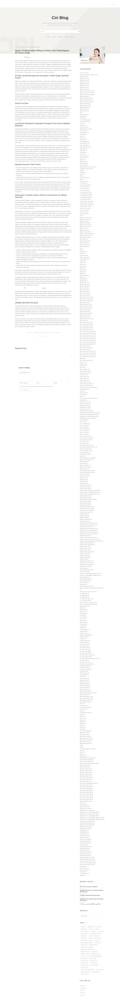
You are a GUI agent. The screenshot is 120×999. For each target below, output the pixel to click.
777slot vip (91, 929)
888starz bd (83, 228)
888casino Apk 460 (84, 223)
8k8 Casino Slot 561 (84, 237)
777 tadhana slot (98, 926)
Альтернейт (83, 866)
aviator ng (82, 266)
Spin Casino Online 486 (85, 788)
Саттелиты (82, 871)
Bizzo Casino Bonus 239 (85, 324)
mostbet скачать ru (84, 640)
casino (81, 367)
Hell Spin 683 (83, 481)
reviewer (82, 729)
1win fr (81, 123)
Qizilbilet (82, 721)
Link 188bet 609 (84, 595)
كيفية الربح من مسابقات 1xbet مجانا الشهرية (90, 904)
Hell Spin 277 (83, 477)
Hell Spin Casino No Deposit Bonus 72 (89, 494)
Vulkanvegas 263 (84, 848)
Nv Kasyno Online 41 (85, 665)
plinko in (82, 716)
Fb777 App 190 (83, 427)
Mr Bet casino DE (84, 642)
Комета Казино (83, 868)
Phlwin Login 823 (84, 694)
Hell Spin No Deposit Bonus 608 (87, 499)
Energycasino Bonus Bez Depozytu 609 (89, 412)
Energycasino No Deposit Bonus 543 (88, 416)
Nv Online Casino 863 (85, 669)
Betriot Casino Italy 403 (85, 297)
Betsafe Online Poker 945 (86, 318)
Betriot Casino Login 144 (86, 298)
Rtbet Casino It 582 (84, 736)
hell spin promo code (95, 953)
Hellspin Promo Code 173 (86, 561)
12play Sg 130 (83, 76)
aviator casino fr (84, 259)
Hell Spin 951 (83, 483)
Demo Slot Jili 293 (84, 401)
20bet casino (18, 293)
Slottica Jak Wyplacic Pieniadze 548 (88, 763)
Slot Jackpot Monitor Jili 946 (87, 749)
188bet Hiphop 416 (84, 103)
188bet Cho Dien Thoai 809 (86, 94)
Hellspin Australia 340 (85, 519)
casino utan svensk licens (86, 383)
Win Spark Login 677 (85, 852)
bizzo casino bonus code (96, 933)
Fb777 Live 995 (83, 432)
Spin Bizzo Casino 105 (85, 768)
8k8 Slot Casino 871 (84, 241)
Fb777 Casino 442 (84, 429)
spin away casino (84, 960)
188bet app (90, 926)
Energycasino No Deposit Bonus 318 (88, 414)
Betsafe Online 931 (84, 317)
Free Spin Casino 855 (85, 454)
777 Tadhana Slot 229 (85, 192)
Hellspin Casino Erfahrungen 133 (87, 537)
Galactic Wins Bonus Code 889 (87, 458)
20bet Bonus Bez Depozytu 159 (87, 167)
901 (81, 248)
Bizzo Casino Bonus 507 (85, 327)
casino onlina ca (83, 376)
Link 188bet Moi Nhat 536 (86, 598)
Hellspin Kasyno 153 (84, 546)
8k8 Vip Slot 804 (84, 246)
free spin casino (84, 940)
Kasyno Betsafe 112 (84, 580)
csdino (81, 396)
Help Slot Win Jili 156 (85, 566)
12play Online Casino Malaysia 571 (88, 74)
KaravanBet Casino (84, 577)
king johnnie (83, 584)
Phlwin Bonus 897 (84, 685)
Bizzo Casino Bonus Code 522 (87, 335)
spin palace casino (84, 967)
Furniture (82, 456)
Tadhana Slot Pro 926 (85, 828)
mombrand (82, 615)
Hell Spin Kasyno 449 (85, 497)
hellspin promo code (85, 953)
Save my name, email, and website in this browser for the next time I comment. (37, 386)
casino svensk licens (84, 382)
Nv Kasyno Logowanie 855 (86, 664)
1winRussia (82, 134)
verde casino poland (84, 841)
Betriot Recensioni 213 (85, 304)
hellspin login (94, 951)
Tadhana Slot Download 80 (86, 824)
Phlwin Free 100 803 (84, 691)
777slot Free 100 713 (85, 206)
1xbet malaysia (83, 156)
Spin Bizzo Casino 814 (85, 772)
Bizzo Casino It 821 (84, 345)
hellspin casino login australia (86, 947)
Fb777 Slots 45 (83, 441)
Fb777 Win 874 (83, 443)
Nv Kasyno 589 (83, 660)
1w (80, 112)
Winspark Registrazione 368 (86, 859)
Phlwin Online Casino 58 (85, 700)
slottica (81, 754)
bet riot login (93, 931)
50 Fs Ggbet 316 (84, 177)
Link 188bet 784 (83, 597)
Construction (83, 392)
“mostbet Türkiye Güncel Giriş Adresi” (90, 895)
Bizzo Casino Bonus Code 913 (87, 340)
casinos (81, 391)
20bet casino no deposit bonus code (42, 332)
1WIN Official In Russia (85, 129)
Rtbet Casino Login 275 (85, 738)
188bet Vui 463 (83, 110)
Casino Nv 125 (83, 374)
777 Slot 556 (83, 181)
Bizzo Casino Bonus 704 (85, 329)
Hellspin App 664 (84, 517)
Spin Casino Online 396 (85, 786)
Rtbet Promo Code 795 (85, 739)
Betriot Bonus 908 (84, 291)
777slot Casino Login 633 (86, 203)
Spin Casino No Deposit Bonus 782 (88, 783)
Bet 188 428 (83, 279)
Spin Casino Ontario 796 (85, 797)
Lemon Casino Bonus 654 (86, 586)
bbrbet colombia (84, 275)
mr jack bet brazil (84, 644)
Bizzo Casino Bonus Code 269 (87, 331)
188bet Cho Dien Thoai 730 (86, 92)
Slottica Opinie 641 (84, 767)
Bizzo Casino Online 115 (85, 347)
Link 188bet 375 (83, 593)
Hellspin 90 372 (83, 514)
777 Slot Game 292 (84, 185)
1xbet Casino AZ (84, 143)
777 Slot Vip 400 (84, 190)
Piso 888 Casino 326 (85, 712)
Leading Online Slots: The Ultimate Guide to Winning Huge (42, 357)
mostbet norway (84, 633)
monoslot (82, 627)
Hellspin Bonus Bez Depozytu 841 (88, 524)
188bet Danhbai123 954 (85, 100)
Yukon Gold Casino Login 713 (87, 861)
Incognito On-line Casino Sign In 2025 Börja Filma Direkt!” (91, 899)
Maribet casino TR (84, 606)
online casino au (83, 673)
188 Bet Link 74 (83, 82)
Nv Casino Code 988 (85, 651)
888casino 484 (83, 221)
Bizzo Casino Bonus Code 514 (87, 333)
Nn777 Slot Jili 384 (84, 647)
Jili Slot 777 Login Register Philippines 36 (89, 575)
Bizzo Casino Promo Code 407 (87, 355)
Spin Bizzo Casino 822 (85, 774)
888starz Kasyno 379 (85, 235)
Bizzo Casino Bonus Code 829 (87, 338)
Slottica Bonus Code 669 (86, 759)
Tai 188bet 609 (83, 832)
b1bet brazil (82, 270)
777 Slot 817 (83, 183)
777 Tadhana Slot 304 (85, 194)
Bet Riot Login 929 (84, 286)
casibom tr (82, 365)
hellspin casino (98, 942)
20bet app (29, 332)
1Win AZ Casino (83, 114)
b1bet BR (82, 268)
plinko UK (82, 718)
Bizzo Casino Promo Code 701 (87, 356)
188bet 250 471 (83, 85)
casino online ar (83, 378)
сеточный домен (84, 873)
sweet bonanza (83, 805)
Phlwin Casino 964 (84, 687)
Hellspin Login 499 (84, 553)
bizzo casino (83, 320)
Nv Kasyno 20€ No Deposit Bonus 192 (89, 658)
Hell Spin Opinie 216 (84, 503)
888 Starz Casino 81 (84, 219)
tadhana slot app (99, 969)
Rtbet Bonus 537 (84, 732)
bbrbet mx (82, 277)
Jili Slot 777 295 (84, 571)
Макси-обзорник (84, 870)
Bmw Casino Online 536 (85, 360)
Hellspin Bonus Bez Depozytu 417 (88, 523)
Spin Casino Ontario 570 (85, 796)
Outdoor (82, 676)
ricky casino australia (85, 730)
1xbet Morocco (83, 157)
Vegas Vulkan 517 (84, 837)
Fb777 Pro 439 (83, 434)
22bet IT (82, 174)
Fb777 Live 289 (83, 430)
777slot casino (84, 929)
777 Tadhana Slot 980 (85, 197)
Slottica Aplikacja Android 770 (87, 758)
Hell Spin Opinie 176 (84, 501)
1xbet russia (82, 161)
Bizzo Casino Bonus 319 (85, 326)
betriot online (100, 931)
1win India (82, 125)
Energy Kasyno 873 (84, 409)
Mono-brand (83, 620)
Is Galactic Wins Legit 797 (86, 570)
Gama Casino (83, 463)
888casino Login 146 (85, 224)
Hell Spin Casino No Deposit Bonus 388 (89, 490)
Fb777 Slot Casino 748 (85, 439)
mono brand (83, 617)
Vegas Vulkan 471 (84, 835)
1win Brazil (82, 118)
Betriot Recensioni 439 (85, 306)
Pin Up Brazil (83, 705)
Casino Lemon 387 (84, 373)
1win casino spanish (84, 120)
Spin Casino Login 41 (85, 781)
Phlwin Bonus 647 (84, 682)
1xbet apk (82, 138)
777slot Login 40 (84, 210)
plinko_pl (82, 720)
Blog (81, 358)
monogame (82, 626)
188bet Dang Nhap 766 (85, 98)
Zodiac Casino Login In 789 (86, 864)
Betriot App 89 (83, 288)
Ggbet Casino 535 (84, 465)
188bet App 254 (84, 89)
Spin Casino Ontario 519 (85, 794)
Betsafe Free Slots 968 (85, 313)
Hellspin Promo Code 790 (86, 564)
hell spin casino (84, 944)
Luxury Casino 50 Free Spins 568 (88, 604)
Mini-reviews (83, 613)
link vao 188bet (84, 958)
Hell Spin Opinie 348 (85, 505)
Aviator (81, 253)
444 (81, 176)
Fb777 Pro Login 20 (84, 436)
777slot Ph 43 (83, 212)
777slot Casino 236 (84, 199)
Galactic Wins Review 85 (86, 459)
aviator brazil (83, 255)
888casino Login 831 (85, 226)
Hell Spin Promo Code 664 (86, 510)
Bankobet (82, 271)
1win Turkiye (83, 130)
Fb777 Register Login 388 (86, 438)
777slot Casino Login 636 (86, 204)
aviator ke (82, 262)
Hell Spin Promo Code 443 (86, 508)
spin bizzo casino (93, 960)
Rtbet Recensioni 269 (85, 743)
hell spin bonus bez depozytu (87, 942)
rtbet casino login (92, 958)
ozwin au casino (83, 678)
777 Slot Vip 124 (84, 188)
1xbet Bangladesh (84, 141)
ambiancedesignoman (33, 47)
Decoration (82, 400)
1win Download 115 (84, 121)
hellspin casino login (93, 944)
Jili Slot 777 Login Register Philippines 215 (90, 573)
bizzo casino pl (84, 935)
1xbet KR (82, 154)
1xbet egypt (82, 148)
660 (81, 179)
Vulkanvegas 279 (84, 850)
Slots (81, 750)
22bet (81, 170)
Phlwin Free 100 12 (84, 689)
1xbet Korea (82, 152)
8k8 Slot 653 (83, 239)
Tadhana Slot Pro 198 (85, 826)
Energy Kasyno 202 (84, 405)
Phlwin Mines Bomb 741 (85, 696)
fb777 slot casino (97, 938)
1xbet (81, 136)
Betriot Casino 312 (84, 293)
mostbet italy (83, 631)
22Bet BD (82, 172)
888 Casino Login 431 (85, 217)
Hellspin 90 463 (83, 515)
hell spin (91, 940)
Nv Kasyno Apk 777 (84, 662)
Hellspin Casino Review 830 (86, 544)
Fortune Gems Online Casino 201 (87, 447)
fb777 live (90, 938)
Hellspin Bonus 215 (84, 521)
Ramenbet (82, 723)
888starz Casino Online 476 (86, 233)
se (80, 745)
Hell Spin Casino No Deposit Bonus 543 (89, 492)
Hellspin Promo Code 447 (86, 562)
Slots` (81, 752)
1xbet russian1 (83, 165)
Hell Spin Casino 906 (85, 488)
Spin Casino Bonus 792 (85, 779)
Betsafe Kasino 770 (84, 315)
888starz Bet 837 (84, 230)
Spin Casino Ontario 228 (85, 790)
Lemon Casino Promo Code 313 (87, 591)
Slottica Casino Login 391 (86, 761)
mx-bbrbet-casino (84, 646)
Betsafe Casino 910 (84, 311)
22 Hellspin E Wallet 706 (85, 168)
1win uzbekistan (83, 132)
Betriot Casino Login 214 (86, 300)
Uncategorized (83, 833)
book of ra (82, 362)
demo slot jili (83, 938)
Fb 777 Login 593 (84, 423)
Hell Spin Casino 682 (85, 486)
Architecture (83, 251)
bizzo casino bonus (85, 933)
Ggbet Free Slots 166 (85, 467)
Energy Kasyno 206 (84, 407)
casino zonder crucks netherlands (88, 387)
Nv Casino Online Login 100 (86, 655)
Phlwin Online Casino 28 (85, 698)
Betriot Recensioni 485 (85, 307)
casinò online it (83, 380)
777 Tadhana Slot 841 (85, 195)
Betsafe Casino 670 (84, 309)
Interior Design (83, 568)
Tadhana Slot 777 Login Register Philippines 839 (91, 819)
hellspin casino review (85, 951)
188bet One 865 (83, 109)
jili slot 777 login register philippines (94, 956)
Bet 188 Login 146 (84, 284)
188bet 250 (83, 926)
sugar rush (82, 803)
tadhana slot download (85, 971)
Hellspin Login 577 (84, 555)
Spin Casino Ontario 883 (85, 799)
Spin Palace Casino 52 (85, 801)
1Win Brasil (82, 116)
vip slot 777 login (84, 974)
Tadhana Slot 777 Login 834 (86, 810)
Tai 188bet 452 (83, 830)
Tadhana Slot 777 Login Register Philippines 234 (91, 817)
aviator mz (82, 264)
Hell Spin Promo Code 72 (86, 512)
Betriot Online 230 (84, 302)
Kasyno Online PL (84, 582)
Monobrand (82, 622)
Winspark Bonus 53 (84, 853)
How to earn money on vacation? (89, 886)
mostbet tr (82, 638)
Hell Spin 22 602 (84, 474)
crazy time (82, 394)
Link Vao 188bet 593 (85, 600)
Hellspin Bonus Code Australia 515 (88, 533)
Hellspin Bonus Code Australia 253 (88, 528)
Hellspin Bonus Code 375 (86, 526)
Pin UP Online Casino (85, 707)
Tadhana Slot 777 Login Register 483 (88, 814)
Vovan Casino (83, 844)
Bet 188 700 (83, 280)
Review (81, 725)
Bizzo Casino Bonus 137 (85, 322)
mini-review (82, 611)
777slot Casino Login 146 (86, 201)
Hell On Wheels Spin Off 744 (86, 470)
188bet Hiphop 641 (84, 107)
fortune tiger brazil (84, 452)
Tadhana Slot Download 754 (86, 823)
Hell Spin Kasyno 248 (85, 495)
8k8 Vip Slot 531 (84, 244)
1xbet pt (82, 159)
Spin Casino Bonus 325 (85, 777)
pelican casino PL (84, 680)
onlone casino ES (84, 674)
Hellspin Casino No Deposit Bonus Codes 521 (90, 541)
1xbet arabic (83, 139)
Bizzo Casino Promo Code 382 (87, 353)
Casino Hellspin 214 (84, 371)
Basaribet (82, 273)
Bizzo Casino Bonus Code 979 (87, 342)
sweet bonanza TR (84, 806)
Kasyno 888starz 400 (85, 579)
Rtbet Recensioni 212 (85, 741)
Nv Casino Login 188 (85, 653)
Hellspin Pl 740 (83, 559)
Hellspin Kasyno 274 (84, 548)
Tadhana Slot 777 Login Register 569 (88, 815)
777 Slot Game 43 (84, 186)
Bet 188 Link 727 (84, 282)
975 (81, 250)
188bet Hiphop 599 (84, 105)
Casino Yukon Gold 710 (85, 385)
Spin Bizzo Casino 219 (85, 770)
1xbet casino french (84, 147)
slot (81, 747)
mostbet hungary (84, 629)
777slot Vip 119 (83, 213)
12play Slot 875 (83, 78)
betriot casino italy (84, 931)
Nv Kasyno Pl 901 (84, 667)
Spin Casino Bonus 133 (85, 776)
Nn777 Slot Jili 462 (84, 649)
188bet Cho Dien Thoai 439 (86, 91)
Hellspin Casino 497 (84, 535)
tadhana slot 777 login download (87, 969)
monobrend (82, 624)
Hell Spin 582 (83, 479)
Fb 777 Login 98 (84, 425)
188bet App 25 (83, 87)
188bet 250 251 (83, 83)
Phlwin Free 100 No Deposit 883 (87, 693)
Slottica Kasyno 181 (84, 765)
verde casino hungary (85, 839)
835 (81, 215)
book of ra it (83, 364)
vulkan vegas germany (85, 846)
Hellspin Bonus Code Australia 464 (88, 532)
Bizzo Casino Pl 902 (84, 349)
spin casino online (84, 965)
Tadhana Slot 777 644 (85, 808)
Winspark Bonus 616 (84, 855)
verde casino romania (85, 843)
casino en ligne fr (84, 369)
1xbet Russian (83, 163)
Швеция (82, 875)
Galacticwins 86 (83, 461)
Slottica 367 (83, 756)
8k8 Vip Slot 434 (84, 242)
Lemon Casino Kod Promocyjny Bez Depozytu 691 (92, 588)
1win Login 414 (83, 127)
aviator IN (82, 260)
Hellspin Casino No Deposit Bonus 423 (89, 539)
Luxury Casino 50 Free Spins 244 (88, 602)
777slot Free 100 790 (85, 208)
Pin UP (81, 703)
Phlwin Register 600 (84, 702)
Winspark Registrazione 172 (86, 857)
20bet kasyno (57, 332)
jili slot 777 (83, 956)
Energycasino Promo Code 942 (87, 418)
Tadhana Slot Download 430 (86, 821)
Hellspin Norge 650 (84, 557)
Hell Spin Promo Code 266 (86, 506)
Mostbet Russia (83, 636)
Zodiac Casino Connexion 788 (87, 862)
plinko (81, 714)
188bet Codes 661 (84, 96)
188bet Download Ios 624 (86, 101)
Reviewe (82, 727)
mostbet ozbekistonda (85, 635)
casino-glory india (84, 389)
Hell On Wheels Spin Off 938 (86, 472)
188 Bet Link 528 (84, 80)
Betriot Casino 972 (84, 295)
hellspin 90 (97, 940)
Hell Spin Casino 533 (85, 485)
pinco (81, 711)
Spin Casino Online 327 (85, 785)
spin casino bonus (84, 962)
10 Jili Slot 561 (83, 73)
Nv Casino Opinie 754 (85, 656)
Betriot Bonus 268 (84, 289)
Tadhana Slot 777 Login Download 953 (89, 812)
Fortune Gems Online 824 (86, 445)
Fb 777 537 (82, 421)
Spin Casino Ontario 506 (85, 792)
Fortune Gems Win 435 (85, 450)
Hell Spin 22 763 (84, 476)
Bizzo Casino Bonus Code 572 (87, 336)
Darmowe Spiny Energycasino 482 (88, 398)
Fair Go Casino (83, 420)
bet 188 (97, 929)
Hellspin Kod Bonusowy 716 (86, 551)
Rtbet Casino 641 (84, 734)
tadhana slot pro (95, 971)
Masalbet (82, 608)
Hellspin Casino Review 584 (86, 542)
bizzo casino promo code (94, 935)
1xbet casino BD (83, 145)
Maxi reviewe (83, 609)
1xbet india (82, 150)
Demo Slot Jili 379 (84, 403)
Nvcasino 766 (83, 671)
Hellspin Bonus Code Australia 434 (88, 530)
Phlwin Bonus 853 (84, 683)
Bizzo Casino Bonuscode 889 (87, 344)
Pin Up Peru (82, 709)
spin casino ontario (94, 965)
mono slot (82, 618)
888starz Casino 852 (85, 232)
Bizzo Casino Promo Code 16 (87, 351)
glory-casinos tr (83, 468)
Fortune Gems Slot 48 (85, 448)
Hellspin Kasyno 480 (85, 550)
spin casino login (93, 962)
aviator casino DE (84, 257)
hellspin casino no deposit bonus (87, 949)
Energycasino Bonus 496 (86, 411)
